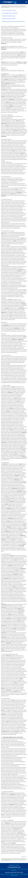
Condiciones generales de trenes (8, 18)
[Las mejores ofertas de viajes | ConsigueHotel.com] (9, 2)
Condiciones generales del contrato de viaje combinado (13, 21)
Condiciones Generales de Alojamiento (10, 13)
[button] (26, 2)
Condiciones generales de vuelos (8, 15)
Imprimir (24, 856)
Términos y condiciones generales (9, 10)
